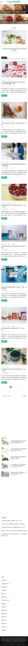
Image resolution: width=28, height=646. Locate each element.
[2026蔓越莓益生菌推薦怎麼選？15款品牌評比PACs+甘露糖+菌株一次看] (14, 69)
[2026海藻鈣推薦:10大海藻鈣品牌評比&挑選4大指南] (14, 233)
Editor (4, 86)
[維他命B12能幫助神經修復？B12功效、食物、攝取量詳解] (14, 274)
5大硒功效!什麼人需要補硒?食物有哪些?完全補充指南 (21, 12)
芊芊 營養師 (5, 291)
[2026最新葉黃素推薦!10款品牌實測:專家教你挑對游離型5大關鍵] (14, 38)
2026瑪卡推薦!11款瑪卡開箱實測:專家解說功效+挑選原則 (18, 457)
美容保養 (4, 616)
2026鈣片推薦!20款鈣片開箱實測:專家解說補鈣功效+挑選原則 (18, 449)
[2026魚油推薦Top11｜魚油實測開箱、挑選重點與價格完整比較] (5, 466)
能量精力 (4, 620)
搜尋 (25, 396)
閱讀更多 (3, 95)
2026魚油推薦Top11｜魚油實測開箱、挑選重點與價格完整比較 (18, 465)
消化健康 (4, 607)
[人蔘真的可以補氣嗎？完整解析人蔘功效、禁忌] (7, 9)
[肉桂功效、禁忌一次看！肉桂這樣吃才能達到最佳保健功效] (21, 19)
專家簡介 (4, 593)
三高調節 (4, 580)
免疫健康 (4, 587)
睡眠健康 (4, 613)
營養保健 (4, 610)
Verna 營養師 (5, 168)
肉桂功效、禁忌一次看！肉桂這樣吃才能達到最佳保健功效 (21, 22)
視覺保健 (4, 626)
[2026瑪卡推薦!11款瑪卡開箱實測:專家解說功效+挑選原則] (5, 458)
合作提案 (23, 641)
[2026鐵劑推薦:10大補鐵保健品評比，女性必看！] (14, 315)
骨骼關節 (4, 630)
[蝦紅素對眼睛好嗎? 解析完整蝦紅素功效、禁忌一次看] (14, 192)
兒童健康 (4, 590)
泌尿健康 (4, 603)
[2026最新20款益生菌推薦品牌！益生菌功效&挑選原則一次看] (5, 474)
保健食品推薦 (5, 583)
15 (19, 387)
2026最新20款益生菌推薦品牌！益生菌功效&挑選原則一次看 (18, 473)
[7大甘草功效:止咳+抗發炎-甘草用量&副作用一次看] (14, 110)
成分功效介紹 (5, 600)
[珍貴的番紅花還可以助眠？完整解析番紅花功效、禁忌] (7, 19)
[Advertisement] (14, 418)
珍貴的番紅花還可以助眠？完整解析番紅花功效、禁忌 (7, 22)
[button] (2, 14)
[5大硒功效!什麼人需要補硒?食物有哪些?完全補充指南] (21, 9)
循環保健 (4, 597)
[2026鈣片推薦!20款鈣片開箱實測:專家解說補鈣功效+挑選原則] (5, 450)
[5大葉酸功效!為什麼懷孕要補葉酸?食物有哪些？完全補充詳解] (14, 151)
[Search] (26, 2)
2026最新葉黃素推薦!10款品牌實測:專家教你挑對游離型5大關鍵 (18, 441)
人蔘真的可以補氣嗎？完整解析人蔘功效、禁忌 (7, 12)
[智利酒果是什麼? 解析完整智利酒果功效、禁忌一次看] (14, 356)
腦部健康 (4, 623)
